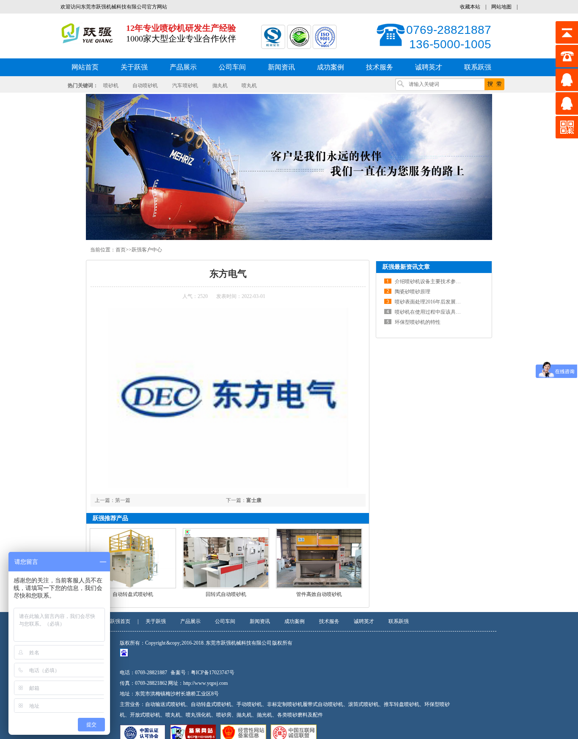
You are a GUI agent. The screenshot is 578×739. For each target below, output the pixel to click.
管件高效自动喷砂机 (319, 594)
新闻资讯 (260, 621)
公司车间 (225, 621)
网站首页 (85, 67)
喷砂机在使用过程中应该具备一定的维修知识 (445, 312)
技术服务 (329, 621)
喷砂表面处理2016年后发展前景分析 (435, 302)
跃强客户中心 (147, 250)
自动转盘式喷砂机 (133, 594)
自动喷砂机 (145, 85)
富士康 (253, 500)
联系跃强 (398, 621)
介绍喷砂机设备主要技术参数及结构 (435, 281)
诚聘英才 (364, 621)
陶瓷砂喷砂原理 (412, 292)
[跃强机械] (87, 39)
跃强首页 (120, 621)
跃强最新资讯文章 (406, 267)
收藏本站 (470, 7)
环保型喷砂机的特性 (417, 322)
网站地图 (501, 7)
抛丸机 (220, 85)
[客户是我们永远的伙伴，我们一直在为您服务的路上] (289, 167)
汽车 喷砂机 (185, 85)
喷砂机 (110, 85)
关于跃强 (156, 621)
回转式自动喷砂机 (226, 594)
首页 (121, 250)
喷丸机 (249, 85)
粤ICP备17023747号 (212, 673)
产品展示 (190, 621)
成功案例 (294, 621)
